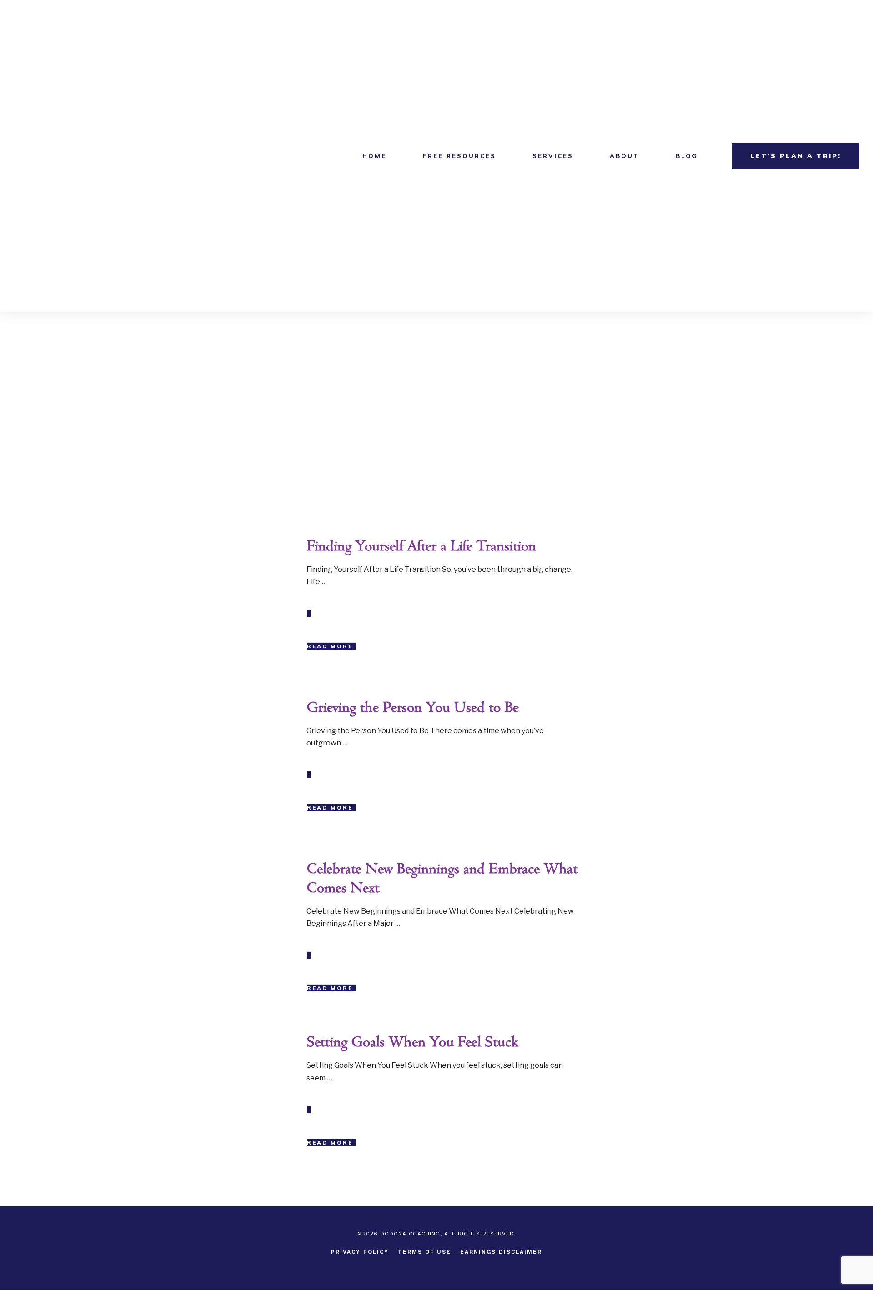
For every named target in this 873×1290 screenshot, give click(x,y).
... (324, 581)
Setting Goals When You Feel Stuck (412, 1042)
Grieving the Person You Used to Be (413, 708)
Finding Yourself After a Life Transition (421, 546)
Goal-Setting (261, 1040)
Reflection (265, 544)
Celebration (263, 867)
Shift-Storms (261, 705)
